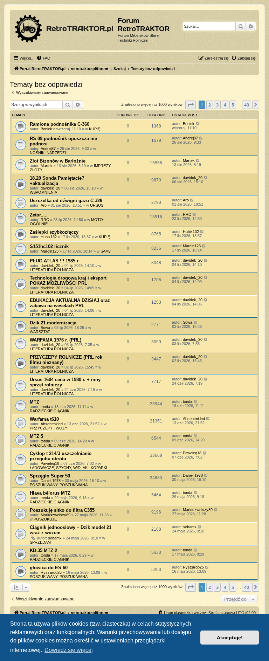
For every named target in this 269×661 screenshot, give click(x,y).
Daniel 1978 (51, 480)
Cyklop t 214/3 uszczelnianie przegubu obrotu (60, 456)
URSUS (96, 205)
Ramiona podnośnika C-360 (59, 124)
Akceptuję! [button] (230, 637)
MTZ (34, 402)
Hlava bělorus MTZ (50, 493)
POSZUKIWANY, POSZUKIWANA (59, 485)
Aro (44, 205)
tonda (45, 407)
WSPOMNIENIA (43, 192)
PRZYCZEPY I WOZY (48, 428)
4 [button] (225, 105)
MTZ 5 (36, 436)
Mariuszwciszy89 (55, 515)
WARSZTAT (40, 332)
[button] (190, 105)
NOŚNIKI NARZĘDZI (48, 153)
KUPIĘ (94, 129)
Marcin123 (49, 251)
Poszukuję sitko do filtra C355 (62, 510)
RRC (45, 220)
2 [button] (209, 105)
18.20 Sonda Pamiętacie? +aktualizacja (57, 180)
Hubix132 (49, 237)
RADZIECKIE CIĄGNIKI (50, 411)
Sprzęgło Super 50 (50, 475)
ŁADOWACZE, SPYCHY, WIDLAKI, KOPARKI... (70, 468)
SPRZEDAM (40, 542)
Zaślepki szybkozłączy (54, 232)
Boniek (46, 129)
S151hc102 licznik (49, 246)
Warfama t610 (44, 419)
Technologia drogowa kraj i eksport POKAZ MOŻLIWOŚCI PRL (68, 280)
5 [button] (233, 105)
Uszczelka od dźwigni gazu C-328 (66, 200)
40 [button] (246, 105)
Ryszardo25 (51, 572)
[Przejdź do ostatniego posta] (197, 124)
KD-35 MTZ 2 (43, 550)
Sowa (45, 327)
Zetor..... (39, 215)
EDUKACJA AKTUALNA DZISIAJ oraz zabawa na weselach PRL (70, 303)
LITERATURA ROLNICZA (52, 270)
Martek (47, 166)
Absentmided (52, 424)
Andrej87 (48, 148)
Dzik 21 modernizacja (53, 322)
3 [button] (217, 105)
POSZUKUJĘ (45, 519)
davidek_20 (50, 188)
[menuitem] (43, 58)
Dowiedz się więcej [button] (68, 650)
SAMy (106, 251)
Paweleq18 (50, 463)
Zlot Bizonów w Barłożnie (57, 161)
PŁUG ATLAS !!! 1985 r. (55, 260)
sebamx (55, 538)
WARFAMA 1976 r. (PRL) (55, 340)
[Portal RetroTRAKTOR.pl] (65, 27)
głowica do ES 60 (49, 567)
